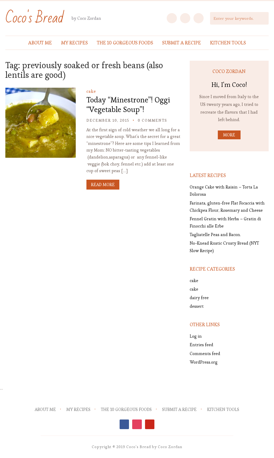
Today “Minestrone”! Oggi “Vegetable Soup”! (128, 104)
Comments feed (205, 353)
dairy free (199, 298)
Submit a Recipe (181, 43)
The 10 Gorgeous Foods (125, 43)
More (229, 135)
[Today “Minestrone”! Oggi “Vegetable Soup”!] (40, 91)
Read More (103, 184)
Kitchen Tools (228, 43)
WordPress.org (204, 362)
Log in (196, 336)
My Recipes (74, 43)
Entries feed (201, 345)
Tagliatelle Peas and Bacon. (215, 234)
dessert (197, 306)
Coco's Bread (34, 18)
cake (91, 91)
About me (40, 43)
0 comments (152, 120)
